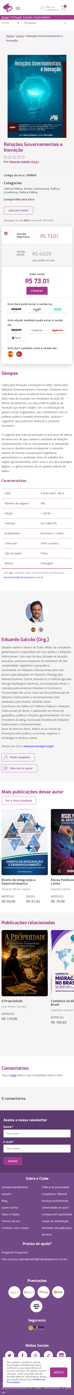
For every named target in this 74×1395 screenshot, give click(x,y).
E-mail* (8, 1141)
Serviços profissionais (55, 1201)
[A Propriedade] (25, 963)
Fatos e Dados (11, 1214)
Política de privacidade (55, 1187)
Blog (4, 1201)
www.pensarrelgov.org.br (38, 746)
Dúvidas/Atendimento (15, 1187)
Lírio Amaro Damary (14, 1006)
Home (10, 36)
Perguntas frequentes (15, 1252)
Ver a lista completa (18, 800)
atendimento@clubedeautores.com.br (23, 577)
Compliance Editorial (54, 1194)
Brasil (5, 17)
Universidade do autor (55, 1207)
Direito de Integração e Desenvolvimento (18, 881)
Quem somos (10, 1207)
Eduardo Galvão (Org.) (24, 161)
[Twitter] (9, 1355)
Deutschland (42, 17)
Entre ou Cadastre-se (52, 8)
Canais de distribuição (55, 1221)
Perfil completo (20, 757)
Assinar (13, 1161)
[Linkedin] (61, 1355)
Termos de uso (11, 1221)
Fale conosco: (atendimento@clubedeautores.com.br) (34, 1259)
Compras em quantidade (57, 1214)
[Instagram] (35, 1355)
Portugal (15, 17)
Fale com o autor (21, 768)
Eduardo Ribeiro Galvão (16, 889)
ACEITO (59, 1372)
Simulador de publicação (57, 1231)
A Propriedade (12, 1001)
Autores (6, 1194)
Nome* (8, 1126)
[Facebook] (22, 1355)
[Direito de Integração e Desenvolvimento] (25, 842)
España (27, 17)
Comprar (37, 290)
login (14, 1075)
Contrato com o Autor (15, 1228)
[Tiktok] (48, 1355)
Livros (20, 36)
